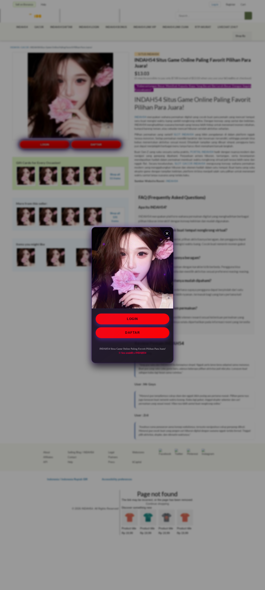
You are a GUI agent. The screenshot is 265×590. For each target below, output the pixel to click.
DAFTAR (132, 332)
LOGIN (132, 319)
